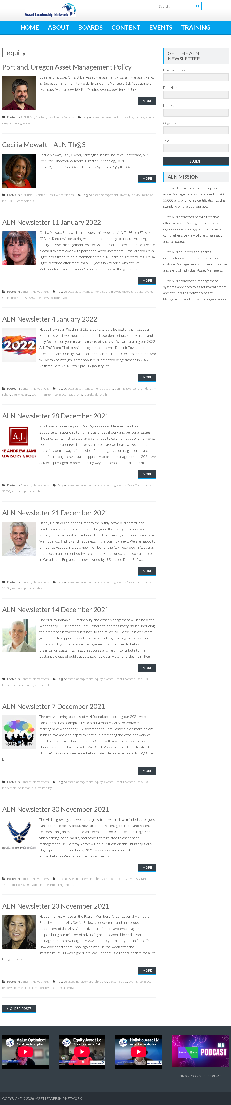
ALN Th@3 (27, 117)
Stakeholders (25, 201)
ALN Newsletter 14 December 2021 (55, 609)
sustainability (43, 685)
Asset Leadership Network (58, 1098)
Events (160, 27)
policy (17, 123)
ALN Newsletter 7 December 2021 (53, 706)
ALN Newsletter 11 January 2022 (51, 222)
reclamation (36, 988)
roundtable (61, 298)
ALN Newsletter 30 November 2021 (55, 809)
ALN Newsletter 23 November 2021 (55, 906)
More (147, 101)
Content (126, 27)
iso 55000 (31, 298)
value (26, 123)
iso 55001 (8, 201)
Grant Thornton (12, 298)
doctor (113, 879)
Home (30, 27)
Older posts (20, 1008)
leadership (45, 298)
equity (150, 117)
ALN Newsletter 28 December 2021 (55, 416)
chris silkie (126, 117)
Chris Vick (100, 879)
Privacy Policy (188, 1076)
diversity (124, 195)
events (148, 292)
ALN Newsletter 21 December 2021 (55, 512)
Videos (69, 117)
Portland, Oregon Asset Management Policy (67, 67)
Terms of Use (212, 1076)
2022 (71, 292)
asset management (105, 117)
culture (139, 117)
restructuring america (60, 885)
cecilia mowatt (111, 292)
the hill (104, 394)
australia (107, 388)
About (58, 27)
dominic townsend (127, 388)
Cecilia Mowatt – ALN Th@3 (43, 144)
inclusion (147, 195)
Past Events (55, 117)
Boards (90, 27)
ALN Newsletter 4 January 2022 (49, 319)
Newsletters (41, 292)
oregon (7, 123)
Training (195, 27)
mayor (22, 988)
